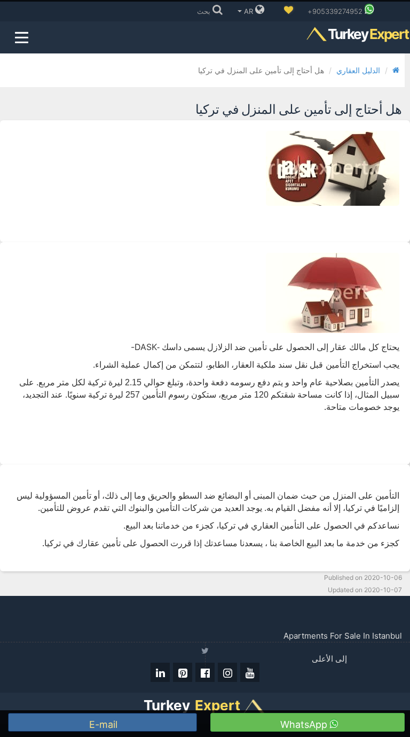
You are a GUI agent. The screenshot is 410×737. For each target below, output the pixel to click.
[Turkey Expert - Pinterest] (182, 672)
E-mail (104, 724)
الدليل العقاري (358, 70)
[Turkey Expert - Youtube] (249, 672)
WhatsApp (305, 724)
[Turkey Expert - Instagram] (227, 672)
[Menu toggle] (21, 37)
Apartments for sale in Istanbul (342, 636)
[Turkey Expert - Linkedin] (160, 672)
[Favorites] (288, 10)
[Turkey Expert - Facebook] (205, 672)
